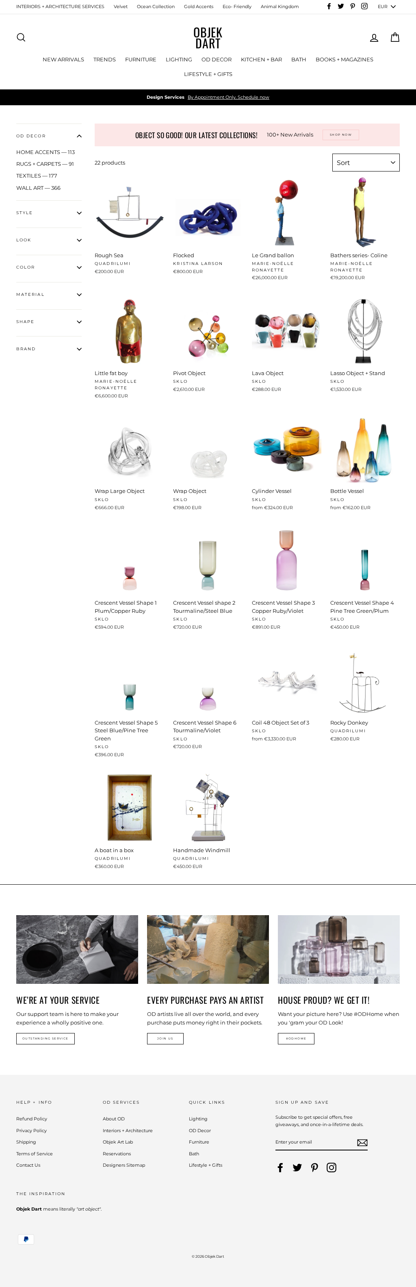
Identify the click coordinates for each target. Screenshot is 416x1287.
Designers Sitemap (124, 1165)
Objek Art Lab (118, 1142)
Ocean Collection (156, 6)
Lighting (198, 1119)
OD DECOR (217, 59)
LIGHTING (179, 59)
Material (30, 294)
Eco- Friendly (237, 6)
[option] (208, 97)
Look (23, 240)
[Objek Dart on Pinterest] (314, 1167)
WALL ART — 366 (38, 187)
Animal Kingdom (280, 6)
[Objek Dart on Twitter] (297, 1167)
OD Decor (200, 1130)
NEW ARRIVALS (63, 59)
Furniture (199, 1142)
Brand (26, 349)
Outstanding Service (45, 1038)
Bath (194, 1154)
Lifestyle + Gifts (205, 1165)
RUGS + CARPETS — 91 (45, 164)
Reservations (117, 1154)
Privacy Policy (31, 1130)
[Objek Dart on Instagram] (331, 1167)
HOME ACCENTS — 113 (45, 152)
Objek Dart (208, 37)
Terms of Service (34, 1154)
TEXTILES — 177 (36, 175)
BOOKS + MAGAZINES (344, 59)
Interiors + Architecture (128, 1130)
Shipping (26, 1142)
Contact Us (28, 1165)
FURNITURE (140, 59)
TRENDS (104, 59)
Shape (25, 321)
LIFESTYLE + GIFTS (208, 74)
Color (25, 267)
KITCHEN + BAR (261, 59)
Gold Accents (198, 6)
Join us (165, 1038)
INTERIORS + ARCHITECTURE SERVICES (60, 6)
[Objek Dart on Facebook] (280, 1167)
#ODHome (296, 1038)
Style (24, 212)
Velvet (121, 6)
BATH (298, 59)
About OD (114, 1119)
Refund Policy (31, 1119)
